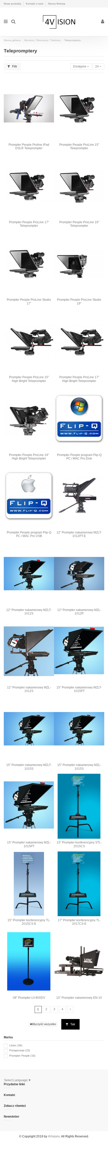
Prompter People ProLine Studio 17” (29, 301)
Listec (15, 1045)
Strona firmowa (56, 3)
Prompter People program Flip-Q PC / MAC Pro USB (29, 534)
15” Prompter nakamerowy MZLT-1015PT (79, 689)
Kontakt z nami (35, 3)
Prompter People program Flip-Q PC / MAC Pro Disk (79, 456)
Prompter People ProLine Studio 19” (79, 301)
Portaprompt (19, 1050)
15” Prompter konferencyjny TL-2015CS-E (29, 921)
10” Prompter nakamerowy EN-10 (79, 997)
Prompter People (22, 1055)
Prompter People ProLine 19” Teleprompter (79, 223)
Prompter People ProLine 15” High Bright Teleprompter (29, 378)
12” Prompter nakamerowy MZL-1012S (29, 689)
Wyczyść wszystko (44, 1024)
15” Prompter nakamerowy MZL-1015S (79, 766)
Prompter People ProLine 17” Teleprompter (29, 223)
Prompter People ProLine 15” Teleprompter (79, 146)
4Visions (54, 1136)
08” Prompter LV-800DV (29, 997)
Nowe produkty (13, 3)
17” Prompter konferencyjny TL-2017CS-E (79, 921)
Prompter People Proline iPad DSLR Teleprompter (29, 146)
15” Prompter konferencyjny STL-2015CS (79, 844)
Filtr (14, 66)
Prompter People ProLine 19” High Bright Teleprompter (29, 456)
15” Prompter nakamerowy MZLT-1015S (28, 766)
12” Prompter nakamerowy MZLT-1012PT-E (79, 534)
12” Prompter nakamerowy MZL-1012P (79, 611)
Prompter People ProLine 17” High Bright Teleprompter (79, 378)
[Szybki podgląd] (29, 139)
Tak (72, 1024)
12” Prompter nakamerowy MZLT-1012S (28, 611)
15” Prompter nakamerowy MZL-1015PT (29, 844)
